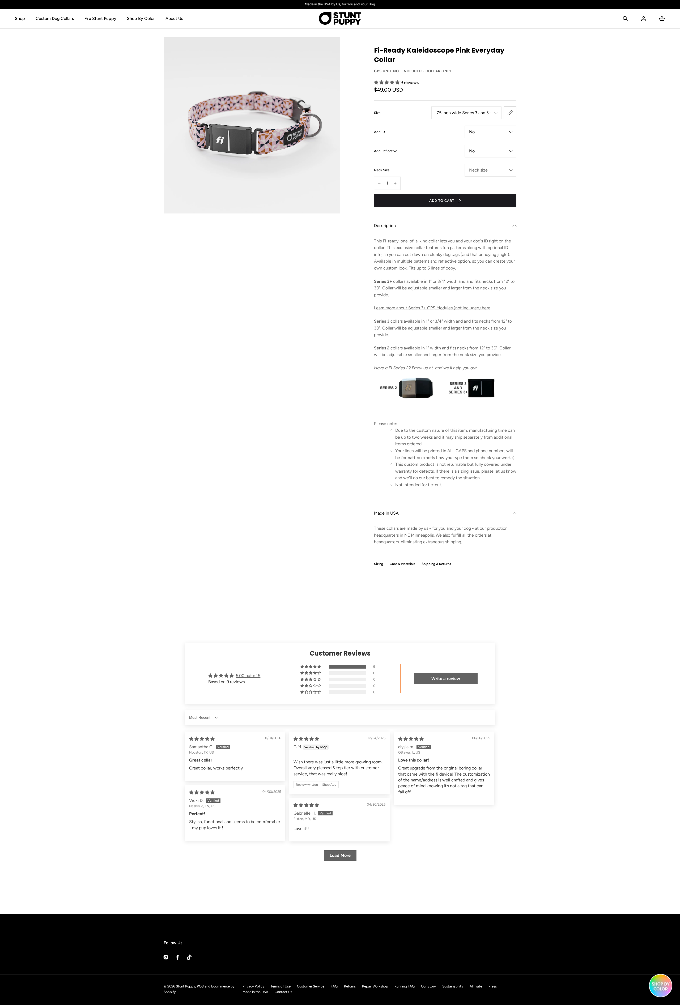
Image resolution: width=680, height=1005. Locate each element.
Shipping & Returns (436, 564)
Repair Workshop (375, 986)
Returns (350, 986)
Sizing (378, 564)
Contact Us (283, 992)
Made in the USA (255, 992)
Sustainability (452, 986)
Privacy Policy (253, 986)
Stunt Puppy (185, 986)
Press (492, 986)
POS (200, 986)
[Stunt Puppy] (340, 18)
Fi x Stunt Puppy (100, 18)
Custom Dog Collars (55, 18)
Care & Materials (402, 564)
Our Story (428, 986)
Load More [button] (340, 855)
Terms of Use (281, 986)
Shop (20, 18)
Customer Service (310, 986)
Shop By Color (141, 18)
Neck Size (381, 170)
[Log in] (643, 18)
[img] (202, 738)
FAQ (334, 986)
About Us (174, 18)
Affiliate (476, 986)
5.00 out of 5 (248, 675)
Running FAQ (404, 986)
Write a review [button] (445, 678)
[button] (625, 18)
